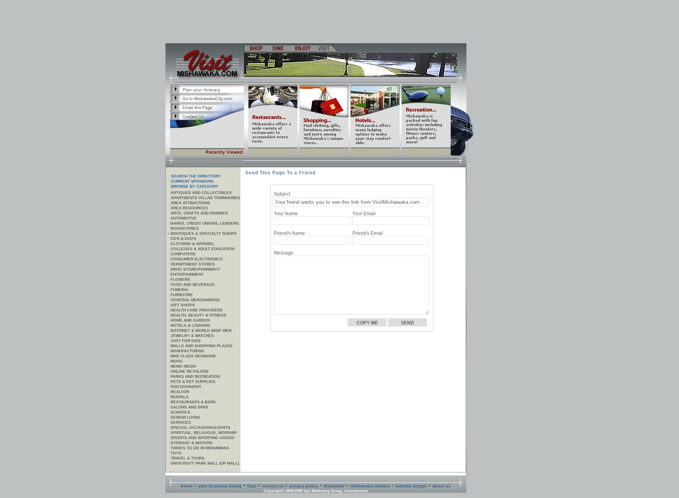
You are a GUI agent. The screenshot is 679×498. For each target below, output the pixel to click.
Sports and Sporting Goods (203, 438)
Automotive (184, 218)
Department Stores (193, 264)
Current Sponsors (192, 181)
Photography (186, 386)
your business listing (220, 485)
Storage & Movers (192, 443)
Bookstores (185, 228)
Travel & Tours (188, 458)
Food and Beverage (193, 284)
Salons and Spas (189, 407)
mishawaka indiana (370, 485)
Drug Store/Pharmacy (195, 269)
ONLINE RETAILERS (190, 371)
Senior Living (185, 417)
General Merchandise (195, 300)
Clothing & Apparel (193, 244)
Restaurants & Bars (193, 402)
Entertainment (187, 274)
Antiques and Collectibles (201, 192)
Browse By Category (194, 186)
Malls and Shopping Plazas (202, 346)
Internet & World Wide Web (201, 330)
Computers (183, 254)
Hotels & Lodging (190, 325)
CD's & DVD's (183, 238)
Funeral (180, 289)
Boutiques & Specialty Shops (204, 233)
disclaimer (334, 485)
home (187, 485)
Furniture (182, 295)
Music (177, 361)
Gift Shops (183, 305)
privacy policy (303, 485)
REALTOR (180, 392)
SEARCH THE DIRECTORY (196, 176)
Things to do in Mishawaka (200, 448)
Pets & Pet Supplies (193, 381)
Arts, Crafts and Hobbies (199, 213)
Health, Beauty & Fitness (198, 315)
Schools (180, 412)
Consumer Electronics (197, 259)
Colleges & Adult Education (202, 249)
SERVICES (181, 422)
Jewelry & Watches (192, 335)
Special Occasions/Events (200, 427)
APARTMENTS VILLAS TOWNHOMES (205, 198)
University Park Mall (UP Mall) (205, 463)
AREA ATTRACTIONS (190, 203)
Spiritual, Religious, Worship (204, 432)
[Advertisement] (316, 21)
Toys (176, 453)
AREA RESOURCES (189, 208)
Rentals (180, 397)
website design (411, 485)
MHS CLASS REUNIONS (193, 356)
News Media (183, 366)
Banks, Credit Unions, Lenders (205, 223)
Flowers (180, 279)
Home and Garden (190, 320)
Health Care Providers (197, 310)
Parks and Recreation (195, 376)
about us (441, 485)
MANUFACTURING (187, 351)
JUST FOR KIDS (186, 341)
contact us (273, 485)
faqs (251, 485)
